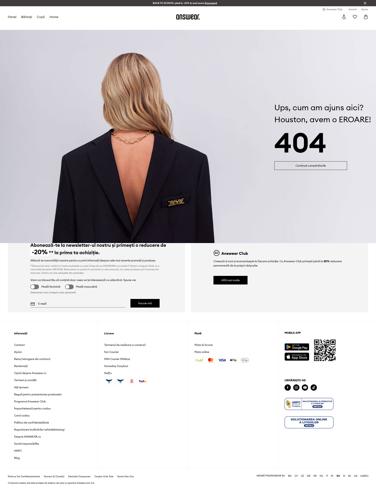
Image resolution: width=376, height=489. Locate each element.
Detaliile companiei (79, 476)
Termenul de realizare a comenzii (125, 345)
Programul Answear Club (30, 401)
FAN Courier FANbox (117, 359)
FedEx (108, 373)
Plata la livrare (203, 345)
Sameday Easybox (116, 366)
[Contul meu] (344, 16)
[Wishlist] (354, 16)
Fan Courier (111, 352)
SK (349, 476)
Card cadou (22, 415)
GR (308, 476)
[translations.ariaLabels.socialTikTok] (313, 387)
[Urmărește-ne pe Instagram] (296, 387)
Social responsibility (26, 443)
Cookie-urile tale (103, 476)
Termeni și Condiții (54, 476)
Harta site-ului (125, 476)
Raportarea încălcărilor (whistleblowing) (39, 429)
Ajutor (18, 352)
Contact (19, 345)
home (54, 17)
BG (290, 476)
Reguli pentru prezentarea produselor (38, 394)
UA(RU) (364, 476)
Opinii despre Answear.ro (30, 373)
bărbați (26, 17)
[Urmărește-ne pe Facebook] (288, 387)
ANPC (18, 450)
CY (296, 476)
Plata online (201, 352)
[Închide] (365, 3)
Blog (17, 458)
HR (315, 476)
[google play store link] (297, 347)
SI (344, 476)
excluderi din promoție (70, 272)
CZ (302, 476)
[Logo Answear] (188, 17)
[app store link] (297, 356)
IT (327, 476)
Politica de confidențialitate (31, 422)
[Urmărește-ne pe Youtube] (305, 387)
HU (321, 476)
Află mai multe (230, 280)
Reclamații (21, 366)
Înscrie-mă (145, 303)
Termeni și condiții (25, 380)
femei (12, 17)
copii (41, 17)
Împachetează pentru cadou (32, 408)
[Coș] (365, 16)
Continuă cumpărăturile (311, 165)
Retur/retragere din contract (32, 359)
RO (338, 476)
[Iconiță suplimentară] (309, 404)
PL (332, 476)
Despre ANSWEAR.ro (27, 436)
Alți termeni (21, 387)
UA (355, 476)
